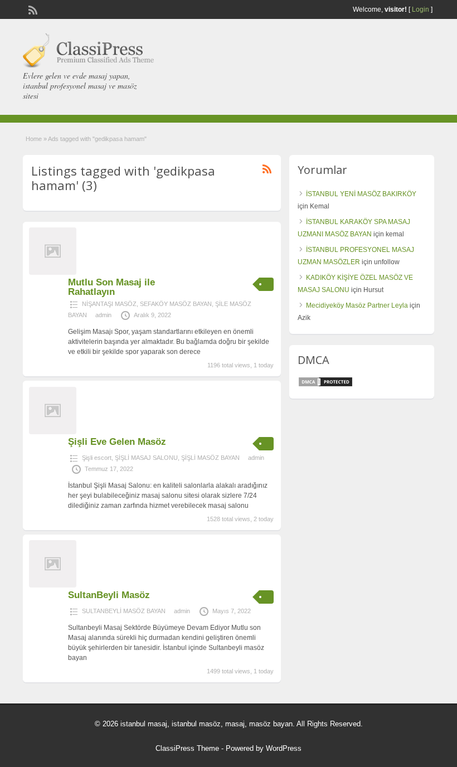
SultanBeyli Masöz (109, 595)
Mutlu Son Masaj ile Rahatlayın (111, 287)
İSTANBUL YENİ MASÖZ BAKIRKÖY (361, 194)
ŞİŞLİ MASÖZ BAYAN (210, 457)
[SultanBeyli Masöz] (52, 585)
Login (420, 9)
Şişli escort (96, 457)
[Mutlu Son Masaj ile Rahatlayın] (52, 272)
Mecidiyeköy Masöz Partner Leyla (357, 305)
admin (103, 315)
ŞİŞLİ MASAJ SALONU (146, 457)
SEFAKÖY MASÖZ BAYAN (176, 303)
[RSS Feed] (31, 8)
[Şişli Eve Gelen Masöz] (52, 432)
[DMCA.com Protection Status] (325, 385)
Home (34, 138)
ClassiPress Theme (187, 748)
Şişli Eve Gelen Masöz (117, 441)
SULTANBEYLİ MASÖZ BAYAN (124, 611)
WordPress (284, 748)
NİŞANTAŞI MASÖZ (109, 303)
